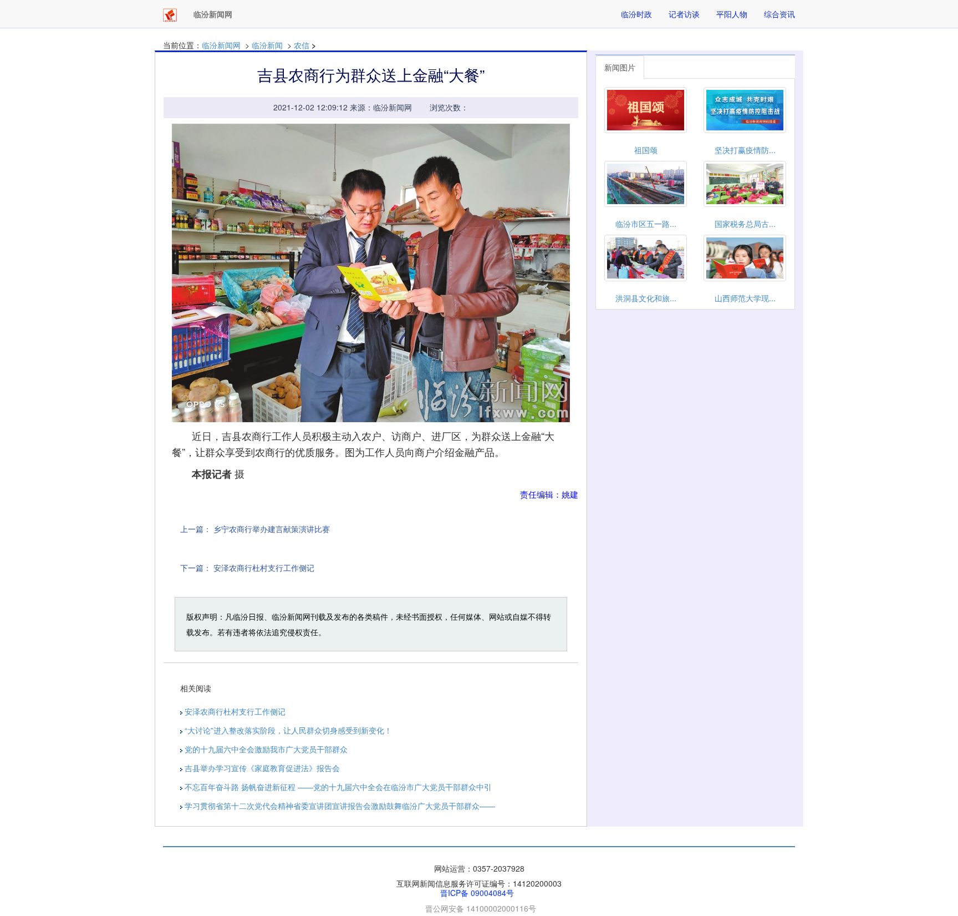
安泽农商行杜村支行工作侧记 (263, 567)
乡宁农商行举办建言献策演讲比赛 (271, 528)
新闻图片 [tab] (619, 67)
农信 (301, 44)
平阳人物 (731, 13)
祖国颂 (646, 149)
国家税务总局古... (745, 223)
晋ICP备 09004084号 (477, 892)
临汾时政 (636, 13)
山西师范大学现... (745, 297)
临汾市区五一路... (645, 223)
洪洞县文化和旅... (645, 297)
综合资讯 (779, 13)
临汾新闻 (267, 44)
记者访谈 (684, 13)
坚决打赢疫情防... (745, 149)
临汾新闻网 (221, 44)
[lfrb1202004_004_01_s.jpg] (371, 273)
